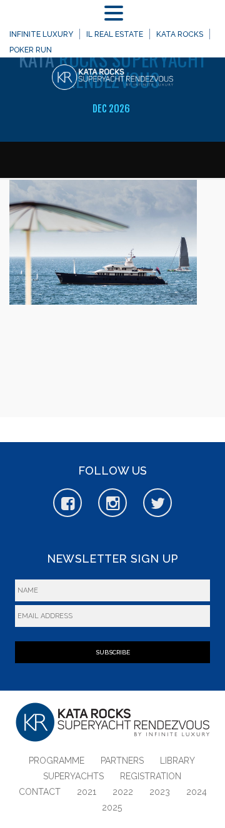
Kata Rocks (179, 34)
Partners (122, 761)
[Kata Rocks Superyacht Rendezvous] (112, 79)
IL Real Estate (114, 34)
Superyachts (73, 776)
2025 (112, 807)
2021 (86, 792)
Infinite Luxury (41, 34)
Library (177, 761)
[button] (116, 13)
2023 (159, 792)
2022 (122, 792)
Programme (56, 761)
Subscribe (113, 652)
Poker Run (30, 50)
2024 (196, 792)
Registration (150, 776)
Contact (40, 792)
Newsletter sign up (112, 558)
